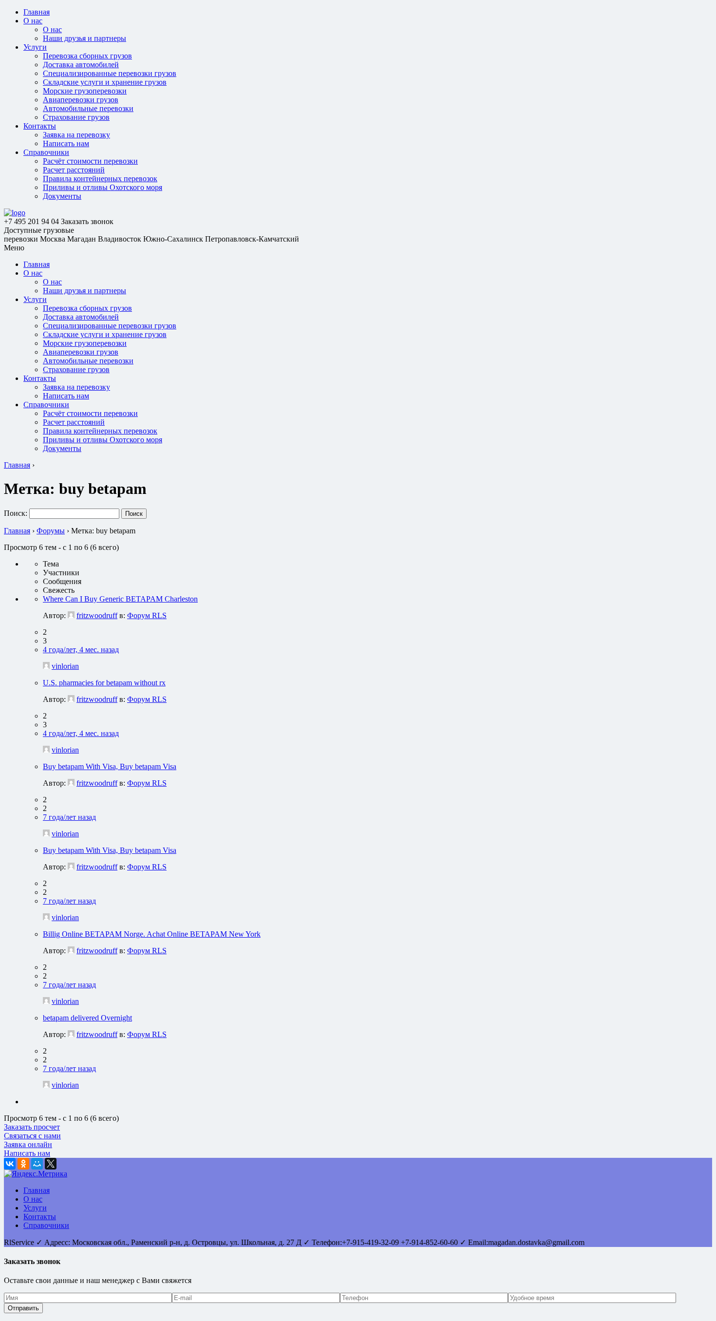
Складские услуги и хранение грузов (105, 82)
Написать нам (66, 143)
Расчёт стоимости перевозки (90, 161)
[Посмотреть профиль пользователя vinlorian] (46, 666)
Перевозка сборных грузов (87, 56)
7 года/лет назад (69, 817)
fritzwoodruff (96, 615)
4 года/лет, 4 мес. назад (81, 649)
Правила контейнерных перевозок (100, 178)
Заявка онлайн (28, 1144)
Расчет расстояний (74, 170)
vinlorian (65, 666)
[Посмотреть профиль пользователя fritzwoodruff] (71, 615)
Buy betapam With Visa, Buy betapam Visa (109, 766)
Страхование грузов (76, 117)
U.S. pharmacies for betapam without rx (104, 683)
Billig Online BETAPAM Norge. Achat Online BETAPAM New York (152, 934)
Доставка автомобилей (81, 64)
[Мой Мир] (37, 1164)
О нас (32, 21)
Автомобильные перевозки (88, 108)
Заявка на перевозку (76, 135)
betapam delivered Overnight (87, 1018)
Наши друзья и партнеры (84, 38)
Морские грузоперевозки (85, 91)
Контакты (39, 126)
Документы (62, 196)
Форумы (51, 531)
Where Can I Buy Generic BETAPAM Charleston (120, 599)
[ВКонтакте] (10, 1164)
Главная (36, 12)
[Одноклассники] (23, 1164)
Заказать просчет (32, 1127)
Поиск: (15, 513)
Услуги (35, 47)
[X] (51, 1164)
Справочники (46, 152)
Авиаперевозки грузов (80, 99)
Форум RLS (147, 615)
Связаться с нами (32, 1136)
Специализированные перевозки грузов (109, 73)
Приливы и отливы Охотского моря (102, 187)
